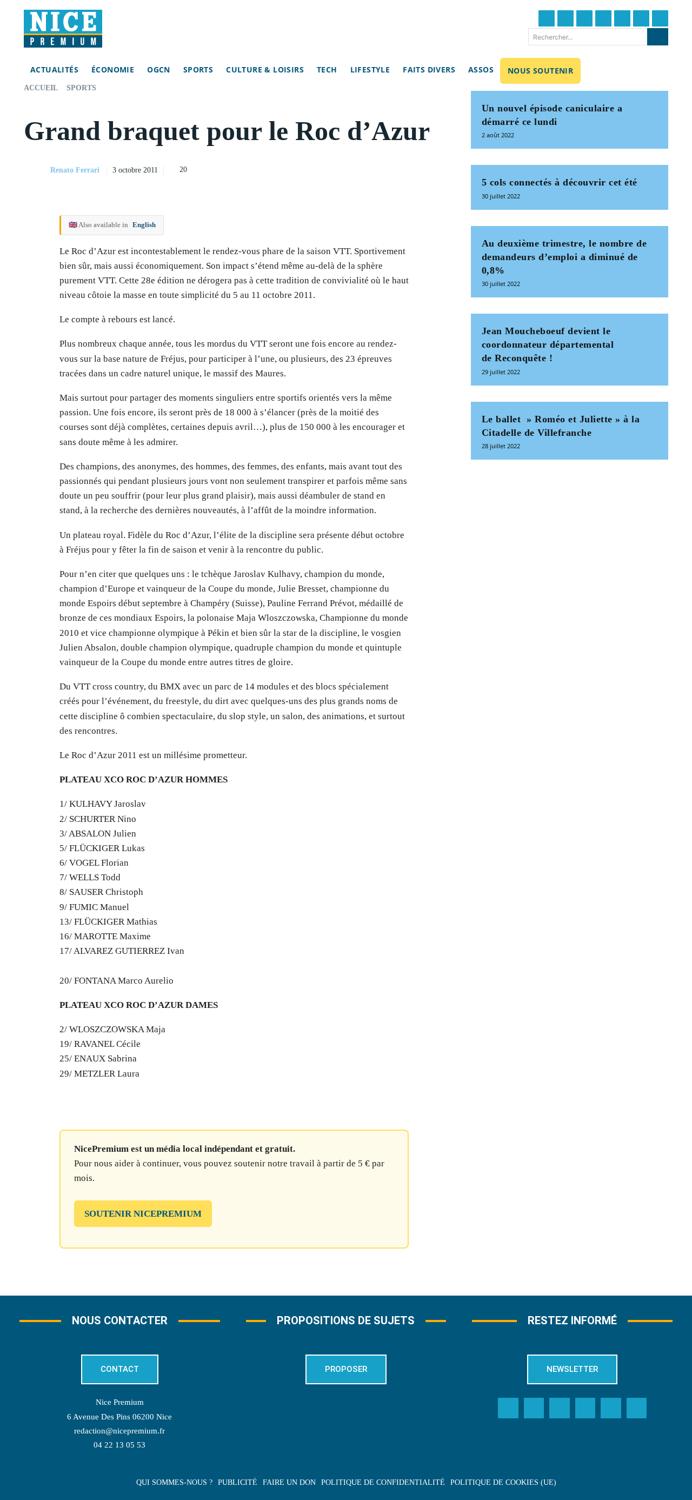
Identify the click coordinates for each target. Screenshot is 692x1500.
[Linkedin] (641, 18)
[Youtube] (660, 18)
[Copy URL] (334, 169)
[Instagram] (584, 18)
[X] (384, 169)
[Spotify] (611, 1408)
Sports (81, 88)
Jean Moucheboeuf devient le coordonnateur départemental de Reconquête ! (548, 344)
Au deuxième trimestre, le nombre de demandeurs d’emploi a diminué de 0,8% (564, 257)
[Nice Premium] (63, 29)
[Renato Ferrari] (36, 170)
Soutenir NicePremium (143, 1214)
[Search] (657, 36)
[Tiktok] (622, 18)
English (144, 225)
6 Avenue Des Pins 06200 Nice (119, 1416)
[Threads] (603, 18)
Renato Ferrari (74, 170)
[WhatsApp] (409, 169)
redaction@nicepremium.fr (119, 1430)
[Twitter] (565, 18)
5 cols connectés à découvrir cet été (559, 182)
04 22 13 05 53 (119, 1445)
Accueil (41, 88)
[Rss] (637, 1408)
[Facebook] (546, 18)
